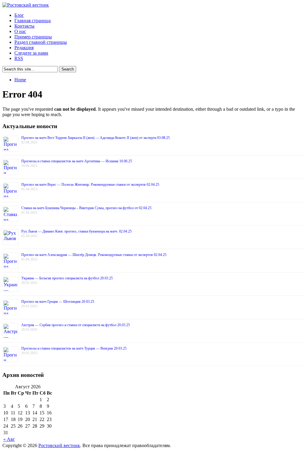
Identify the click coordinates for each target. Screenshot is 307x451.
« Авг (9, 439)
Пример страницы (33, 36)
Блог (19, 15)
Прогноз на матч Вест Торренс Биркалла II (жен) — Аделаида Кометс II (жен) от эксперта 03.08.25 (95, 138)
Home (20, 79)
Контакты (24, 26)
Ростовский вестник (59, 445)
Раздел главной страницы (40, 42)
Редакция (24, 47)
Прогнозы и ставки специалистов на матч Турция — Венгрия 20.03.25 (74, 348)
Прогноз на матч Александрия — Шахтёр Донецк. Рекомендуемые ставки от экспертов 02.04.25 (93, 255)
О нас (20, 31)
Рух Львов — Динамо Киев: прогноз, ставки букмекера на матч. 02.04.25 (76, 231)
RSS (18, 58)
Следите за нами (31, 53)
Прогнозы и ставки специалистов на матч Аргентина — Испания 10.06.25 (76, 161)
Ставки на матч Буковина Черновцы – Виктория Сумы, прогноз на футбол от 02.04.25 (86, 208)
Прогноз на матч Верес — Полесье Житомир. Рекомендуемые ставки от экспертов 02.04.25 (90, 184)
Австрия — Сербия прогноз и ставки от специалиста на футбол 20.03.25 (75, 325)
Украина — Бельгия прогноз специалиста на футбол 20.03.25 (67, 278)
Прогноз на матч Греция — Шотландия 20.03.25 (57, 301)
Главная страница (32, 20)
